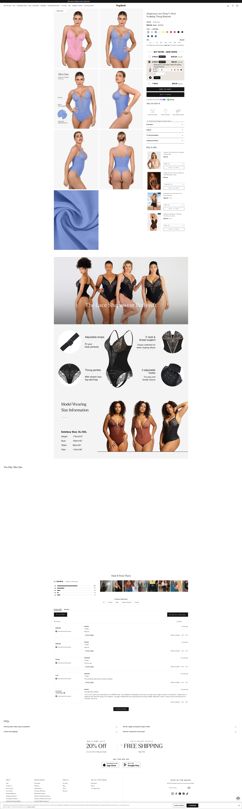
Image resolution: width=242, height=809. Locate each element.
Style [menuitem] (117, 602)
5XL (175, 42)
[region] (144, 586)
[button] (121, 38)
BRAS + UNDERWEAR (33, 5)
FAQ (7, 783)
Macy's (93, 786)
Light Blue (148, 32)
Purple (156, 32)
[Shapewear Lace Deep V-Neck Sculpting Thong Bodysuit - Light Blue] (2, 555)
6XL (179, 42)
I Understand (192, 805)
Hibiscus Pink (175, 32)
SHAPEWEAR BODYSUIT (54, 5)
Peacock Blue (148, 36)
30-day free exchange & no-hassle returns (159, 121)
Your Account (9, 788)
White (159, 32)
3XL (166, 42)
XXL (161, 42)
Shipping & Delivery (11, 796)
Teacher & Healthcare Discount (42, 798)
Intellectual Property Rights (13, 801)
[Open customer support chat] (238, 798)
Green (152, 36)
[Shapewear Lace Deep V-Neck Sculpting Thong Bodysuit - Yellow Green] (5, 555)
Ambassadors (38, 788)
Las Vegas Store (88, 5)
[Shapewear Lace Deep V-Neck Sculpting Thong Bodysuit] (30, 512)
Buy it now (165, 94)
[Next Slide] (186, 586)
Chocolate (171, 32)
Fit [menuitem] (103, 602)
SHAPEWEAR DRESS (22, 5)
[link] (121, 6)
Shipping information (152, 140)
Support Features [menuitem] (126, 602)
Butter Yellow (163, 32)
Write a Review (179, 615)
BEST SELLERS (7, 5)
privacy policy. (31, 807)
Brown (182, 32)
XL (157, 42)
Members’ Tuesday (77, 5)
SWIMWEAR (43, 5)
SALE (69, 5)
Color (152, 29)
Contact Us (9, 786)
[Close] (239, 805)
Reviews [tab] (58, 610)
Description (150, 124)
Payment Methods (11, 793)
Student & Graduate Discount (42, 796)
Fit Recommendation (152, 135)
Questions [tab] (66, 610)
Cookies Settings (179, 805)
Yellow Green (152, 32)
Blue (156, 36)
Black (178, 32)
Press (64, 788)
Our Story (65, 783)
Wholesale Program (39, 793)
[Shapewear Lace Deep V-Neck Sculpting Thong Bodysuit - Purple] (8, 555)
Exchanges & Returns (12, 798)
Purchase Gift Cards (39, 791)
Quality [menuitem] (137, 602)
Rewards (36, 786)
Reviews (65, 791)
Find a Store (9, 791)
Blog (64, 786)
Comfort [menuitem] (110, 602)
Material (149, 130)
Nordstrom (94, 783)
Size (165, 40)
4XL (170, 42)
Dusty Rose (167, 32)
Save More (37, 783)
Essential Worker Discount (41, 801)
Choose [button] (157, 77)
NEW (14, 5)
